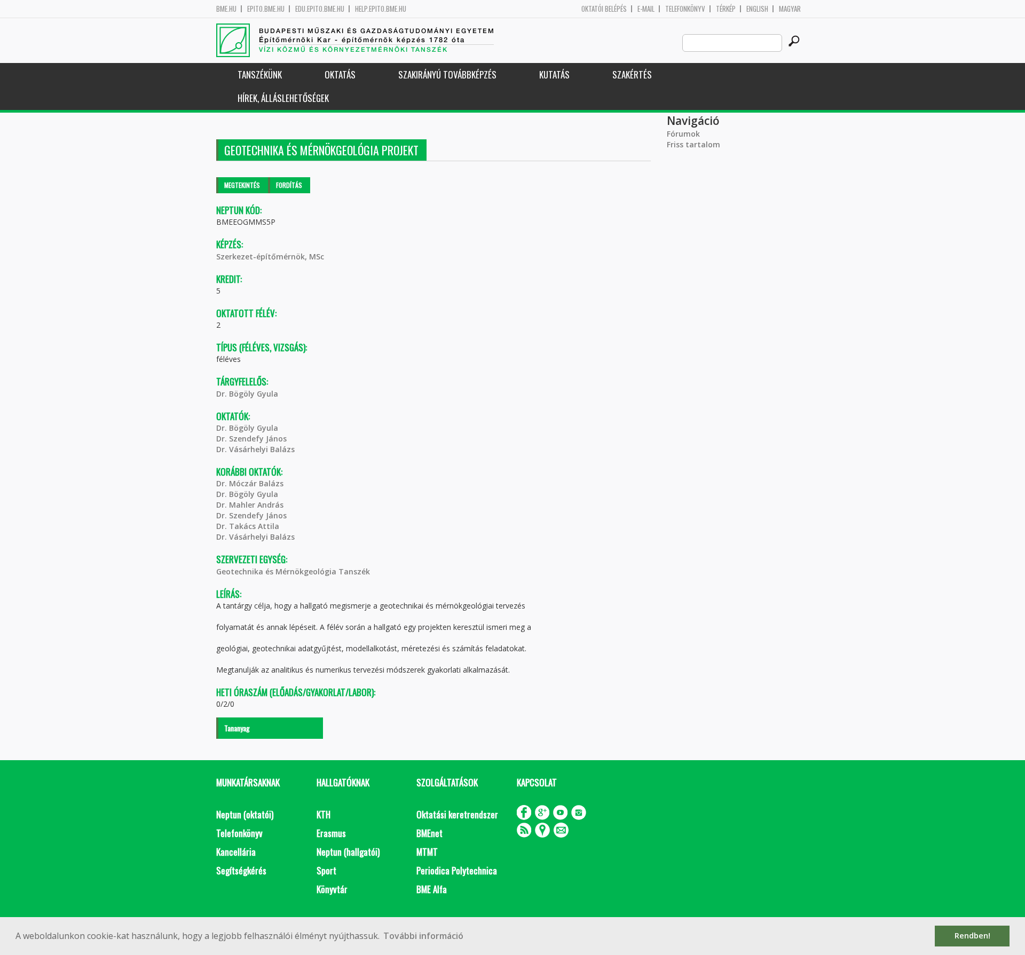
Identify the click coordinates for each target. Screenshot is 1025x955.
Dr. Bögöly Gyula (247, 394)
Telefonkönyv (685, 8)
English (757, 8)
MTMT (427, 851)
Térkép (726, 8)
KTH (323, 814)
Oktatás (340, 74)
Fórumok (683, 134)
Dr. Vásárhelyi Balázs (255, 449)
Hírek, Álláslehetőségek (283, 98)
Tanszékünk (260, 74)
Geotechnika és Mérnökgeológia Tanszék (293, 571)
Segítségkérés (241, 870)
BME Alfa (431, 889)
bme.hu (226, 8)
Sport (326, 870)
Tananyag (237, 727)
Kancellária (236, 851)
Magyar (790, 8)
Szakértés (632, 74)
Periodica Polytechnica (456, 870)
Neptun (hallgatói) (348, 851)
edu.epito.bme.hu (319, 8)
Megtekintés (242, 185)
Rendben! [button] (972, 935)
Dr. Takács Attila (247, 526)
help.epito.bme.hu (380, 8)
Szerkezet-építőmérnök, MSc (270, 256)
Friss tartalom (693, 144)
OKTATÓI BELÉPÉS (604, 8)
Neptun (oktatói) (244, 814)
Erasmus (331, 833)
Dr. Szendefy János (251, 438)
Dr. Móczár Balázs (249, 483)
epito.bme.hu (266, 8)
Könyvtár (332, 889)
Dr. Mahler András (249, 505)
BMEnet (429, 833)
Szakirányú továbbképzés (447, 74)
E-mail (646, 8)
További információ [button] (423, 936)
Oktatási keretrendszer (457, 814)
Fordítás (289, 185)
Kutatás (554, 74)
